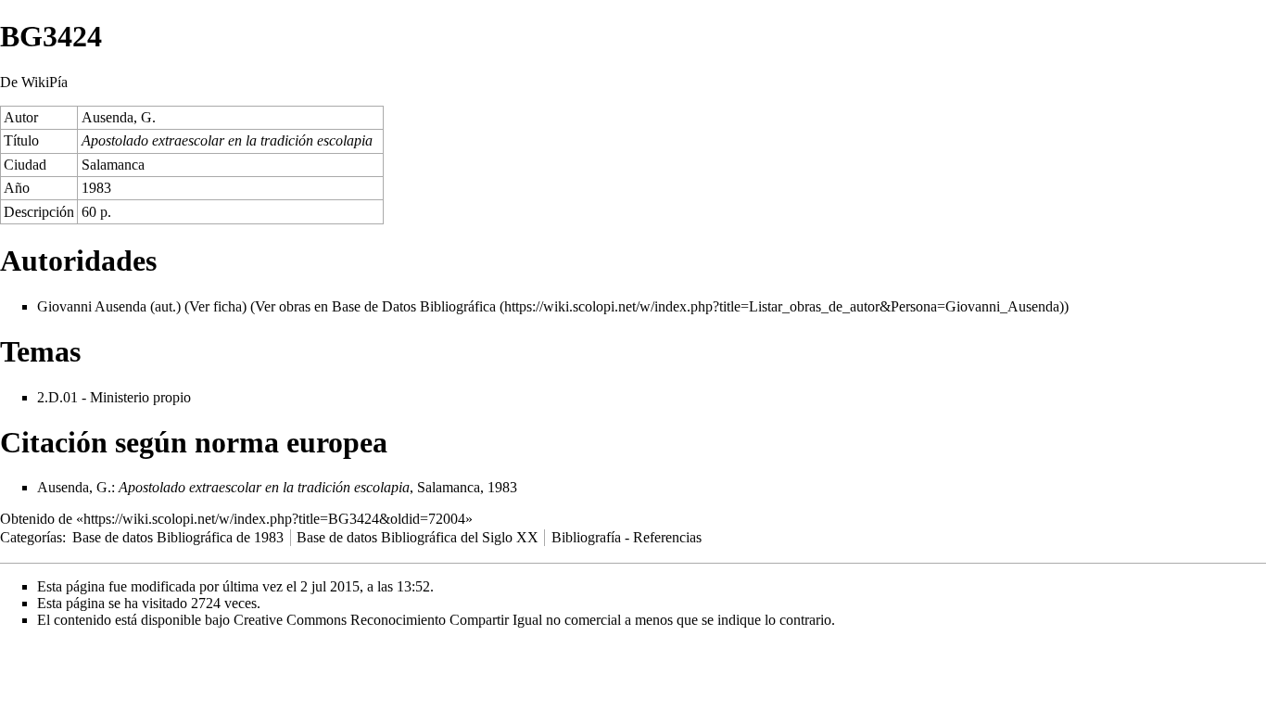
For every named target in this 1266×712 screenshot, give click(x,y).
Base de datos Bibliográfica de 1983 (178, 537)
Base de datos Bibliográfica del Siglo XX (417, 537)
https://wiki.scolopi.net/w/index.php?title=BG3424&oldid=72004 (274, 519)
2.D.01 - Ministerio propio (114, 397)
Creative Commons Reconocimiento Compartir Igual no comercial (427, 620)
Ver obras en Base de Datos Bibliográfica (375, 306)
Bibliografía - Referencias (626, 537)
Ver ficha (215, 306)
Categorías (31, 537)
